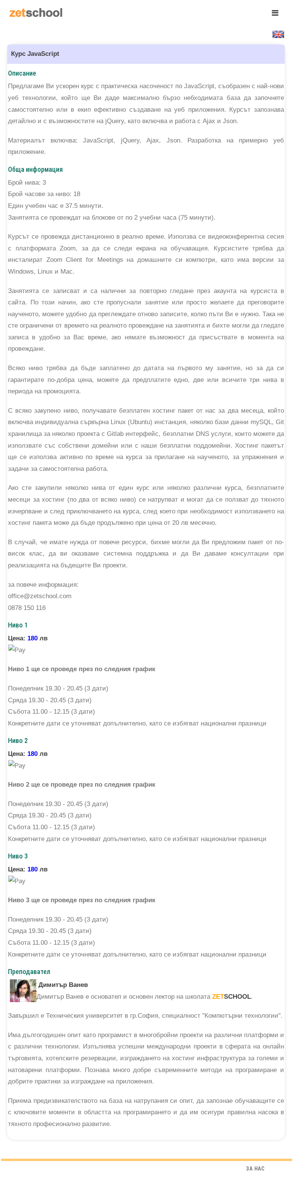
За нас (255, 1169)
